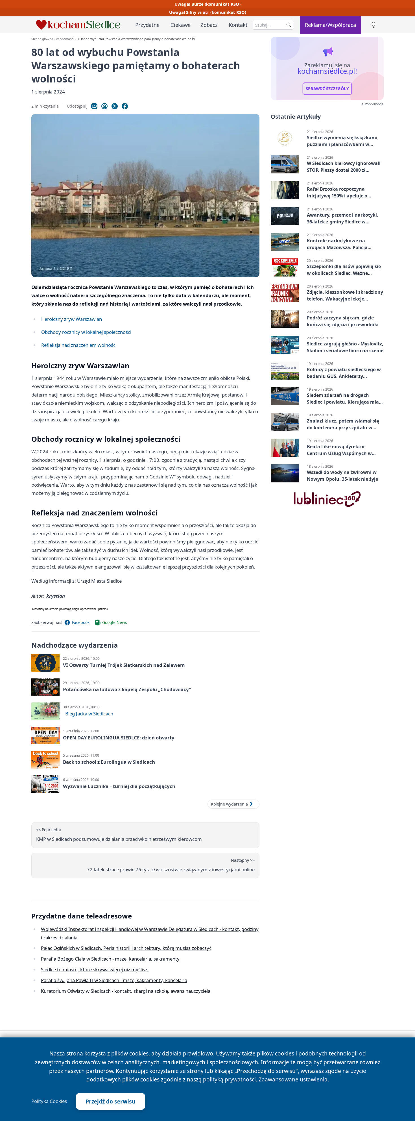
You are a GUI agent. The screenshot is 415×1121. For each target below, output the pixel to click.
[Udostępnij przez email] (104, 106)
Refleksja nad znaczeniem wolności (79, 345)
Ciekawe (181, 24)
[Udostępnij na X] (114, 106)
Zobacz (209, 24)
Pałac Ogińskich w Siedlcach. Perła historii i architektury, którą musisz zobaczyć (126, 948)
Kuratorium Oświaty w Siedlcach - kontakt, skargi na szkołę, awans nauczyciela (125, 991)
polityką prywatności (229, 1079)
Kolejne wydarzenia (229, 804)
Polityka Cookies (49, 1101)
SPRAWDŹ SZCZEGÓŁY (327, 89)
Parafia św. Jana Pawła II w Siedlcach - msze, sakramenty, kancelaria (114, 980)
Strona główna (42, 39)
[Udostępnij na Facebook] (124, 106)
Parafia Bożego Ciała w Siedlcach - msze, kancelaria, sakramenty (110, 958)
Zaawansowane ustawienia (293, 1079)
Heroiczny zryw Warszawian (71, 319)
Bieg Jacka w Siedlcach (89, 713)
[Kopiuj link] (94, 106)
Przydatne (147, 24)
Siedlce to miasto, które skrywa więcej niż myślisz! (95, 969)
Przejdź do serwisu (111, 1101)
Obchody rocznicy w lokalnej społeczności (86, 332)
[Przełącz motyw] (373, 25)
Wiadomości (65, 39)
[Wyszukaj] (288, 24)
